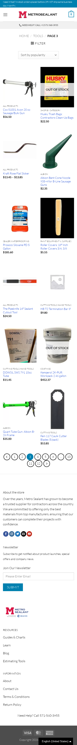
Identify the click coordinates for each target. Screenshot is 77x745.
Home (24, 36)
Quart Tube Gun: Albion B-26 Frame (19, 433)
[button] (5, 14)
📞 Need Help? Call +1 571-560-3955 (38, 25)
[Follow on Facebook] (5, 534)
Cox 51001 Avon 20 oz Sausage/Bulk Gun (16, 111)
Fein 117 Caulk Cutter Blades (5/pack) (53, 437)
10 (69, 457)
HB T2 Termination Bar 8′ (55, 309)
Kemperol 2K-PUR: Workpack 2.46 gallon (53, 374)
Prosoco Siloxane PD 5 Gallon (16, 246)
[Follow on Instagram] (11, 534)
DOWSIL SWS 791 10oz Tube (17, 374)
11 (30, 463)
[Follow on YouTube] (29, 534)
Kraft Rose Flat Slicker (16, 173)
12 (38, 463)
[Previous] (7, 456)
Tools (38, 36)
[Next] (46, 463)
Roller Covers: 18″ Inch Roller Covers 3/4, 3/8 (54, 246)
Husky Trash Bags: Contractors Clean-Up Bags (56, 115)
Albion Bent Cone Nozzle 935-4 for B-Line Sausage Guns (55, 181)
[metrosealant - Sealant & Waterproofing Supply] (38, 14)
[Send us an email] (23, 534)
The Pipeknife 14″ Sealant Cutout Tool (18, 310)
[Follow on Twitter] (17, 534)
